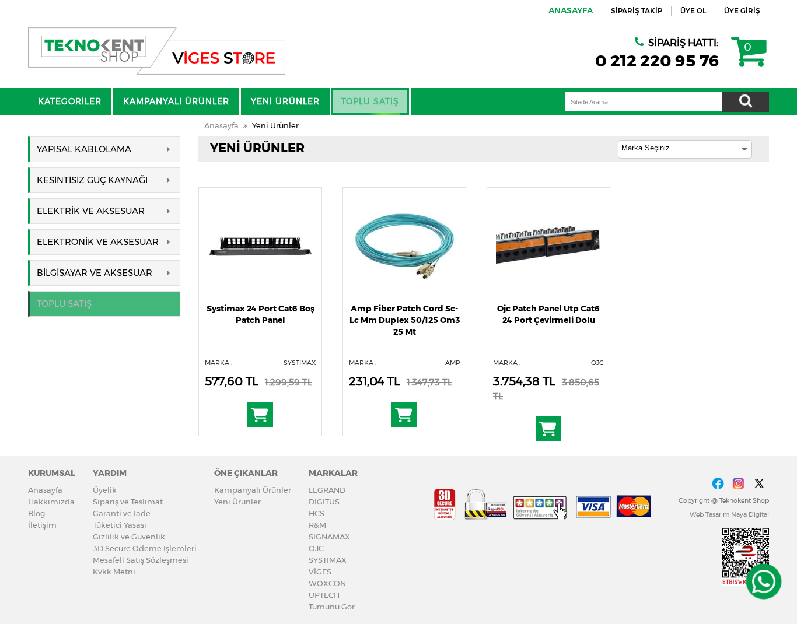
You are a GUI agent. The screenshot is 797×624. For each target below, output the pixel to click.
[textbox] (643, 101)
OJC (316, 548)
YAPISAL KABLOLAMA (84, 149)
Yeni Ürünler (275, 125)
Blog (36, 513)
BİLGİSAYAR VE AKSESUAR (94, 272)
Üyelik (105, 490)
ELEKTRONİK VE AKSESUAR (98, 241)
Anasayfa (221, 125)
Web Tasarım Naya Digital (729, 514)
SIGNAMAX (329, 536)
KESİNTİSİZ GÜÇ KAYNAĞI (92, 179)
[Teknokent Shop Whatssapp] (763, 581)
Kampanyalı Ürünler (252, 490)
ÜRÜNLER (285, 101)
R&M (317, 525)
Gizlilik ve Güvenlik (129, 536)
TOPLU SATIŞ (370, 101)
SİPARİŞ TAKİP (636, 10)
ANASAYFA (570, 10)
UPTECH (324, 595)
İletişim (42, 525)
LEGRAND (327, 490)
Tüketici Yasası (119, 525)
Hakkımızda (51, 501)
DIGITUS (324, 501)
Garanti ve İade (122, 513)
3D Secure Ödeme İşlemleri (145, 548)
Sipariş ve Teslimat (128, 501)
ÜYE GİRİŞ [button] (742, 10)
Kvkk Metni (114, 571)
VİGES (320, 571)
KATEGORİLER (70, 101)
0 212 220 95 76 (657, 61)
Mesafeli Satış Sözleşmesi (140, 560)
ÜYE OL (693, 10)
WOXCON (327, 583)
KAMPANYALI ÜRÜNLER (176, 101)
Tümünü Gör (332, 606)
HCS (316, 513)
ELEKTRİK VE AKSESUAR (91, 210)
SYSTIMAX (328, 560)
